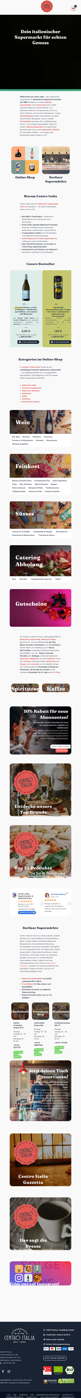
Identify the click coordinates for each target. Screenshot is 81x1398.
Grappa (23, 664)
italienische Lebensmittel (30, 639)
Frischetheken (27, 984)
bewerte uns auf (26, 912)
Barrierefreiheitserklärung (48, 1395)
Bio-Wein (16, 437)
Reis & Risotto (26, 484)
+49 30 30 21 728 (8, 1363)
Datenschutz (67, 1395)
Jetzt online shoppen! (55, 1358)
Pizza (58, 672)
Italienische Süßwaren (31, 391)
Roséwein (48, 437)
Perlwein (40, 440)
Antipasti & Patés (35, 488)
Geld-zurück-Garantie (49, 1397)
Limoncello (34, 664)
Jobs (15, 1395)
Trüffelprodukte (19, 491)
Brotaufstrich (62, 532)
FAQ (8, 1395)
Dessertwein (51, 440)
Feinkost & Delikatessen (31, 388)
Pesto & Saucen (18, 488)
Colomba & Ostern (47, 535)
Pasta (14, 484)
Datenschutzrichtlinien (59, 738)
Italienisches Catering (30, 402)
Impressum (23, 1395)
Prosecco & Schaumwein (22, 440)
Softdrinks (26, 399)
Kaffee (24, 396)
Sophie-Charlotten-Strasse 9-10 (18, 1025)
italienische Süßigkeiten (29, 659)
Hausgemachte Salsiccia (41, 579)
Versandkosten (67, 1397)
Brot (14, 579)
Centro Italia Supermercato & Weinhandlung (25, 896)
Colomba (26, 661)
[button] (73, 8)
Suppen (54, 484)
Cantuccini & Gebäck (21, 532)
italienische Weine (48, 639)
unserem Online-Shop (31, 367)
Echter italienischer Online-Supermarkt (38, 239)
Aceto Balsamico (60, 481)
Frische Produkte (52, 491)
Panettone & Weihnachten (23, 535)
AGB (31, 1395)
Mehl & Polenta (41, 484)
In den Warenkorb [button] (29, 342)
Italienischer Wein (29, 385)
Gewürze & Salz (35, 491)
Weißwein (37, 437)
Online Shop (25, 177)
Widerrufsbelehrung (14, 1397)
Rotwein (26, 437)
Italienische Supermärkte (32, 979)
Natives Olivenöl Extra (21, 481)
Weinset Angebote (20, 444)
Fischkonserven (52, 488)
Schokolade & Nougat (42, 532)
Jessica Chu (56, 894)
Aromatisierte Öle (42, 481)
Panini (58, 579)
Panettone (51, 659)
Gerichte (23, 579)
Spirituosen (26, 393)
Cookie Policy (32, 1397)
